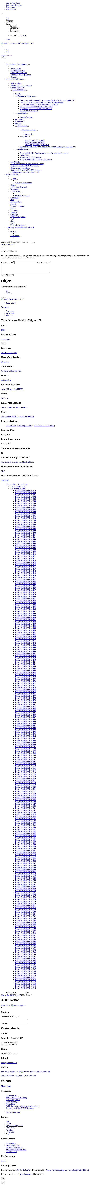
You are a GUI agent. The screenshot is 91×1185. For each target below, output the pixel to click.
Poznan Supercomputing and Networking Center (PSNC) (67, 1170)
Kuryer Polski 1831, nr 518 (25, 783)
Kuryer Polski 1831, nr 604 (25, 963)
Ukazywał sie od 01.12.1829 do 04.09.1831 (17, 416)
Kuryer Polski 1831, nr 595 (25, 944)
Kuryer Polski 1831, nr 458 (25, 656)
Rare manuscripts (29, 130)
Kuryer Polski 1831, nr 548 (25, 844)
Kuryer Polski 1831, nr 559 (25, 867)
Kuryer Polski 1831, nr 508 (25, 762)
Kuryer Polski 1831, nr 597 (25, 948)
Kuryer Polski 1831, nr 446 (25, 630)
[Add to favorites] (2, 297)
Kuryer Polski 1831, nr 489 (25, 721)
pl (8, 17)
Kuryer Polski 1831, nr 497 (25, 738)
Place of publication (22, 195)
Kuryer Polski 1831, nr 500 (25, 745)
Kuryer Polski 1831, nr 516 (25, 778)
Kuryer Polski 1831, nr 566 (25, 882)
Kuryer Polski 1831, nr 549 (25, 846)
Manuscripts (22, 126)
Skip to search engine (14, 5)
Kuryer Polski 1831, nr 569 (25, 889)
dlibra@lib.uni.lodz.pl (9, 1063)
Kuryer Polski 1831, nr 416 (25, 567)
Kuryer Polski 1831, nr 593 (25, 939)
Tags (12, 219)
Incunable (19, 119)
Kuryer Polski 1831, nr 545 (25, 838)
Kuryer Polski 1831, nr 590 (25, 933)
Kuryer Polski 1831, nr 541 (25, 829)
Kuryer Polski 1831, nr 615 (25, 986)
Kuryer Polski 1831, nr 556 (25, 861)
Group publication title (23, 183)
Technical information (18, 73)
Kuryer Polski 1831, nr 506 (25, 757)
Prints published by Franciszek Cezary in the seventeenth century (44, 153)
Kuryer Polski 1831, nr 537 (25, 821)
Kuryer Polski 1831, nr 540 (25, 827)
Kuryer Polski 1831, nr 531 (25, 808)
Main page (6, 1086)
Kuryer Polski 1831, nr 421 (25, 577)
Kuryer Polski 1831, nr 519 (25, 785)
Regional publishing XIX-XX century (24, 166)
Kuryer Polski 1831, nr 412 (25, 558)
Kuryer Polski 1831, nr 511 (25, 768)
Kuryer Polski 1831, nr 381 (25, 495)
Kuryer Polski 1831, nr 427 (25, 590)
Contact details (11, 1152)
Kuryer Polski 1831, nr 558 (25, 865)
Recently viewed (14, 227)
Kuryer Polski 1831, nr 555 (25, 859)
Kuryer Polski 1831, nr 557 (25, 863)
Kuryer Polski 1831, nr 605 (25, 965)
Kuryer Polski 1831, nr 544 (25, 836)
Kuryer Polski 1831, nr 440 (25, 618)
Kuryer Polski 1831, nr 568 (25, 886)
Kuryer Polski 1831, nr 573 (25, 897)
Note (12, 221)
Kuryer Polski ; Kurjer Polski (16, 484)
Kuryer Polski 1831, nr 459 (25, 658)
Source (13, 208)
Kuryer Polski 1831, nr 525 (25, 798)
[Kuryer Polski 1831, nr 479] (12, 299)
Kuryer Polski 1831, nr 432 (25, 601)
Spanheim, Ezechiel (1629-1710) (37, 145)
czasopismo (5, 339)
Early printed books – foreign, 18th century (36, 159)
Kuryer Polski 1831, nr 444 (25, 626)
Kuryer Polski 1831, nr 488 (25, 719)
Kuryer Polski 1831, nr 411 (25, 556)
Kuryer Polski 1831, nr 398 (25, 529)
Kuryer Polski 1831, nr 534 (25, 814)
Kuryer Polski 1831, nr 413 (25, 560)
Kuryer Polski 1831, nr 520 (25, 787)
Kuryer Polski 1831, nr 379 (25, 491)
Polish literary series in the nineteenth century (27, 164)
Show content (11, 303)
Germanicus (24, 155)
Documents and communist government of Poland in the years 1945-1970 (47, 100)
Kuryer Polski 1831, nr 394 (25, 520)
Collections (10, 79)
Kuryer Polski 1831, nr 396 (25, 524)
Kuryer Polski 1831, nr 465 (25, 670)
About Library (11, 64)
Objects (13, 231)
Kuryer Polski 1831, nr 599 (25, 952)
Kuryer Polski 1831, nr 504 (25, 753)
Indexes (9, 174)
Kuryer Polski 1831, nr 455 (25, 649)
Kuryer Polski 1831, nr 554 (25, 857)
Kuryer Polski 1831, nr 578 (25, 908)
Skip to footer (11, 9)
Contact (13, 77)
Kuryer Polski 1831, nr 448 (25, 634)
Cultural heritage (19, 90)
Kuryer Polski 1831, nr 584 (25, 920)
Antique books (23, 149)
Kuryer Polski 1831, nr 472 (25, 685)
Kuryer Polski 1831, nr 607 (25, 969)
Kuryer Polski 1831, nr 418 (25, 571)
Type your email (7, 262)
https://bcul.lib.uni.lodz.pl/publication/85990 (17, 462)
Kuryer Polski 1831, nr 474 (25, 690)
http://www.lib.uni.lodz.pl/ (11, 1072)
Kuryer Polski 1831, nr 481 (25, 704)
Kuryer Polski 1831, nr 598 (25, 950)
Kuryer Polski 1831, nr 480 (25, 702)
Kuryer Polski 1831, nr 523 (25, 793)
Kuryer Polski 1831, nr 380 (25, 493)
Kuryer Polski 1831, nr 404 (25, 541)
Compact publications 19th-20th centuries (25, 170)
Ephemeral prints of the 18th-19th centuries (36, 109)
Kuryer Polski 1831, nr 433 (25, 603)
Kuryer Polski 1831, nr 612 (25, 980)
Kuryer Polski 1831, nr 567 (25, 884)
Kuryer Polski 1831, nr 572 (25, 895)
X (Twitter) (14, 31)
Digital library (15, 68)
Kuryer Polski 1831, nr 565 (25, 880)
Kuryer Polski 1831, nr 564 (25, 878)
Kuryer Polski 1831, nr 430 (25, 596)
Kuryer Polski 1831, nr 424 (25, 584)
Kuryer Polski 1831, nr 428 (25, 592)
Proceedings (15, 162)
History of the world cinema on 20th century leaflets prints (41, 102)
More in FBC (6, 1005)
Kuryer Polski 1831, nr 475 (25, 692)
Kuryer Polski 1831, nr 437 (25, 611)
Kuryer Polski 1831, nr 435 (25, 607)
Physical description (17, 225)
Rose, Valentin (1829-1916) (35, 140)
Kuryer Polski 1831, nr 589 (25, 931)
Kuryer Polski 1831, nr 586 (25, 925)
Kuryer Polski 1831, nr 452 (25, 643)
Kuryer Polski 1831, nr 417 (25, 569)
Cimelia (18, 94)
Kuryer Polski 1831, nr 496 (25, 736)
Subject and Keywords (18, 187)
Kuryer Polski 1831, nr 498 (25, 740)
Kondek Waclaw (26, 117)
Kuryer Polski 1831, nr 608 (25, 971)
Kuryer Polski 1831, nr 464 (25, 668)
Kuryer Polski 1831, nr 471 (25, 683)
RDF (3, 471)
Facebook (14, 29)
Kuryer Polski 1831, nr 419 (25, 573)
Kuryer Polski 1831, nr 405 (25, 543)
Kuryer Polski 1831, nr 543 (25, 834)
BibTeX (9, 293)
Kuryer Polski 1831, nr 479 (25, 700)
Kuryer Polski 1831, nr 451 (25, 641)
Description (14, 189)
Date (12, 200)
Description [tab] (10, 311)
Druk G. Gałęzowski (9, 353)
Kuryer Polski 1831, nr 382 (25, 497)
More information (26, 1174)
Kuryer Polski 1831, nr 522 (25, 791)
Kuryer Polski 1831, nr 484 (25, 711)
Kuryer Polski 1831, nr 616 (25, 988)
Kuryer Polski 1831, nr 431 (25, 598)
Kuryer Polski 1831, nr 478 (25, 698)
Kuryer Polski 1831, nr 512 (25, 770)
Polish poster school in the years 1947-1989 (36, 107)
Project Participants (17, 71)
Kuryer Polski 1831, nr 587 (25, 927)
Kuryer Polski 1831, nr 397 (25, 527)
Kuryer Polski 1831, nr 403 (25, 539)
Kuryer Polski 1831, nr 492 (25, 728)
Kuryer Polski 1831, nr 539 (25, 825)
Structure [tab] (9, 315)
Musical (18, 123)
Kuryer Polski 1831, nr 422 (25, 579)
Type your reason (44, 262)
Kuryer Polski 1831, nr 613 (25, 982)
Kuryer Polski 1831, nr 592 (25, 937)
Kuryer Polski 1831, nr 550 (25, 848)
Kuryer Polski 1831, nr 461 (25, 662)
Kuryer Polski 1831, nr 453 (25, 645)
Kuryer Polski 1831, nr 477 (25, 696)
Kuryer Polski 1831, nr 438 (25, 613)
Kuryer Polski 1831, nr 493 (25, 730)
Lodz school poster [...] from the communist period (39, 104)
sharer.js (23, 35)
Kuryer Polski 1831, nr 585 (25, 922)
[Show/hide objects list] (29, 64)
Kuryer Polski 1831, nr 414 (25, 563)
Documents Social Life (26, 96)
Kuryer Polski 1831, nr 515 (25, 776)
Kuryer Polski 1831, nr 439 (25, 615)
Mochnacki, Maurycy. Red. (11, 371)
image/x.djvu (6, 380)
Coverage (14, 215)
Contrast (9, 22)
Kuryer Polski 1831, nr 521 (25, 789)
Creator (13, 185)
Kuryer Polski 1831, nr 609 (25, 973)
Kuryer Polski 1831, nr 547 (25, 842)
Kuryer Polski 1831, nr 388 (25, 510)
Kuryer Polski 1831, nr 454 (25, 647)
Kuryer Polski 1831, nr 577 (25, 906)
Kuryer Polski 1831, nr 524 (25, 795)
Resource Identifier (17, 206)
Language (14, 210)
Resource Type (16, 202)
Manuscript (29, 134)
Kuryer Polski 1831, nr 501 (25, 747)
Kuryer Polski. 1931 (18, 488)
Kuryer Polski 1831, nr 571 (25, 893)
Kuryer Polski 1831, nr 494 (25, 732)
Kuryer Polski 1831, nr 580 (25, 912)
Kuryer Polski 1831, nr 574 (25, 899)
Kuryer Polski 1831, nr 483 (25, 709)
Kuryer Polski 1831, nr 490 (25, 723)
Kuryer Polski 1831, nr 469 (25, 679)
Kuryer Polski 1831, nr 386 (25, 505)
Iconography (22, 113)
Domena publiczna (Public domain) (14, 407)
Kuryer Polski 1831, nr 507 (25, 759)
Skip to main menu (13, 3)
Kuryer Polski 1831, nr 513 (25, 772)
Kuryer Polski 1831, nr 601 (25, 956)
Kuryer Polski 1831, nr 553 (25, 855)
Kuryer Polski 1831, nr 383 (25, 499)
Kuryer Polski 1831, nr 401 (25, 535)
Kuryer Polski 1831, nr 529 (25, 804)
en (7, 17)
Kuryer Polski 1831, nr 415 (25, 565)
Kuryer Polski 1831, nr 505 (25, 755)
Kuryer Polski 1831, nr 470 (25, 681)
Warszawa (5, 362)
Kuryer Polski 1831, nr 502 (25, 749)
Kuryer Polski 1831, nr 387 (25, 507)
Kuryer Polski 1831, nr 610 (25, 975)
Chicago (4, 1023)
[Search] (34, 242)
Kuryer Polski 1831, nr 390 (25, 514)
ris (6, 291)
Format (13, 204)
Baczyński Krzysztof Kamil (35, 143)
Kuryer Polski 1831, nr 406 (25, 546)
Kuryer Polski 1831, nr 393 (25, 518)
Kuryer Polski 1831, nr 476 (25, 694)
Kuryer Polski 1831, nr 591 (25, 935)
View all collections (13, 1112)
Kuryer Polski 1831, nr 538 (25, 823)
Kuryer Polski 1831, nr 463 (25, 666)
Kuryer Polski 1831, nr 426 (25, 588)
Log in (3, 1161)
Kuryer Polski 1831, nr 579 (25, 910)
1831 (3, 330)
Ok (3, 1178)
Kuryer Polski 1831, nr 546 (25, 840)
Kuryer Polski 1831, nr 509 (25, 764)
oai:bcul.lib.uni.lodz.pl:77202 (12, 389)
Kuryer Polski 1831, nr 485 (25, 713)
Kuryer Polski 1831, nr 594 (25, 942)
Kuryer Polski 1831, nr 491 (25, 726)
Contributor (14, 198)
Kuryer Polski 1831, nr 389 (25, 512)
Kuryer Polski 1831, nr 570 (25, 891)
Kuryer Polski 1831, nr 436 (25, 609)
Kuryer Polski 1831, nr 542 (25, 831)
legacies (25, 136)
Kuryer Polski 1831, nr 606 (25, 967)
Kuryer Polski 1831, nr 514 (25, 774)
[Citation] (4, 297)
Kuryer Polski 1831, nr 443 (25, 624)
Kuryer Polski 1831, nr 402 (25, 537)
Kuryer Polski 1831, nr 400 (25, 533)
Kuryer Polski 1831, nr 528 (25, 802)
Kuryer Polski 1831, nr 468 (25, 677)
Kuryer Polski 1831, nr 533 (25, 812)
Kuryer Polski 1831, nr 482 (25, 706)
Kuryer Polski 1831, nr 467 (25, 675)
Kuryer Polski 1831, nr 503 (25, 751)
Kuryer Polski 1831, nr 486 (25, 715)
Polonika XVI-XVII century (30, 157)
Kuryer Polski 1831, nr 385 (25, 503)
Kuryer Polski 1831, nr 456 (25, 651)
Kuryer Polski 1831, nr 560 (25, 870)
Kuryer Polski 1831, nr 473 (25, 687)
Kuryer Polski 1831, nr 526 (25, 800)
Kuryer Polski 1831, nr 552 (25, 853)
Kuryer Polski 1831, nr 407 (25, 548)
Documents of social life (29, 111)
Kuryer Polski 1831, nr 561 (25, 872)
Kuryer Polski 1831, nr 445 (25, 628)
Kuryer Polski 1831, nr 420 (25, 575)
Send (11, 275)
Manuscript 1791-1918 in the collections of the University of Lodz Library (47, 147)
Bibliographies (15, 83)
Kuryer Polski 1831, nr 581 (25, 914)
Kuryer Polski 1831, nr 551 (25, 850)
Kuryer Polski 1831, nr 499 (25, 742)
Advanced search (7, 244)
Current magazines (17, 87)
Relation (13, 212)
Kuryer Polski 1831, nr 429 (25, 594)
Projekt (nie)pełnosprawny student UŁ (24, 172)
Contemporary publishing (20, 168)
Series (12, 223)
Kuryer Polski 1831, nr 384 (25, 501)
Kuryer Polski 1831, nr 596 (25, 946)
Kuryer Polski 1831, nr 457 (25, 654)
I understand (38, 1174)
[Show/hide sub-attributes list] (11, 179)
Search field (5, 242)
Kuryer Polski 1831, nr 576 (25, 903)
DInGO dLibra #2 (23, 1170)
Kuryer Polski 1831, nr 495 (25, 734)
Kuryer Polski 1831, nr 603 (25, 961)
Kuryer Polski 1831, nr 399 (25, 531)
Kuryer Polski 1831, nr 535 (25, 817)
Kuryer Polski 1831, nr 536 (25, 819)
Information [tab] (10, 313)
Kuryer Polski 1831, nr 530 (25, 806)
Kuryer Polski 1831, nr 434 (25, 605)
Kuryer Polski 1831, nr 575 (25, 901)
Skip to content (11, 7)
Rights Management (17, 217)
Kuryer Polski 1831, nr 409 (25, 552)
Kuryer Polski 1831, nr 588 (25, 929)
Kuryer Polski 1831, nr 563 (25, 876)
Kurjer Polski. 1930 (17, 486)
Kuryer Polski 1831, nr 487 (25, 717)
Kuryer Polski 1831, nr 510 (25, 766)
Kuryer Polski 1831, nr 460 (25, 660)
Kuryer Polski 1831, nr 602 (25, 958)
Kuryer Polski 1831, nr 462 (25, 664)
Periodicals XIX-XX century (21, 85)
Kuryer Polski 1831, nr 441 (25, 620)
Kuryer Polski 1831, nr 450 (25, 639)
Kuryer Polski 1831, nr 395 (25, 522)
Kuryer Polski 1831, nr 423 (25, 582)
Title (14, 179)
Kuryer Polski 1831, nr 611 (25, 978)
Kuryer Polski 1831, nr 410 (25, 554)
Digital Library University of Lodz (19, 426)
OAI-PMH (5, 480)
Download (5, 307)
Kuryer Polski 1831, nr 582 (25, 916)
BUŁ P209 (5, 398)
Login (8, 39)
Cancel (4, 275)
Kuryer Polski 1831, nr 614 (25, 984)
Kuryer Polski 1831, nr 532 (25, 810)
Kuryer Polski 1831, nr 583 (25, 918)
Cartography (20, 121)
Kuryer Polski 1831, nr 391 (25, 516)
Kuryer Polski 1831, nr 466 (25, 673)
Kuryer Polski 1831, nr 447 (25, 632)
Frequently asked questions (20, 75)
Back (3, 58)
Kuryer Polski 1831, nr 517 (25, 781)
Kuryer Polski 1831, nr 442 (25, 622)
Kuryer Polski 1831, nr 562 (25, 874)
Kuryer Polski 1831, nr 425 (25, 586)
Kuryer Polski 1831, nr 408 (25, 550)
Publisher (16, 191)
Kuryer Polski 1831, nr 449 (25, 637)
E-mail (13, 26)
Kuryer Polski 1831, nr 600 (25, 954)
